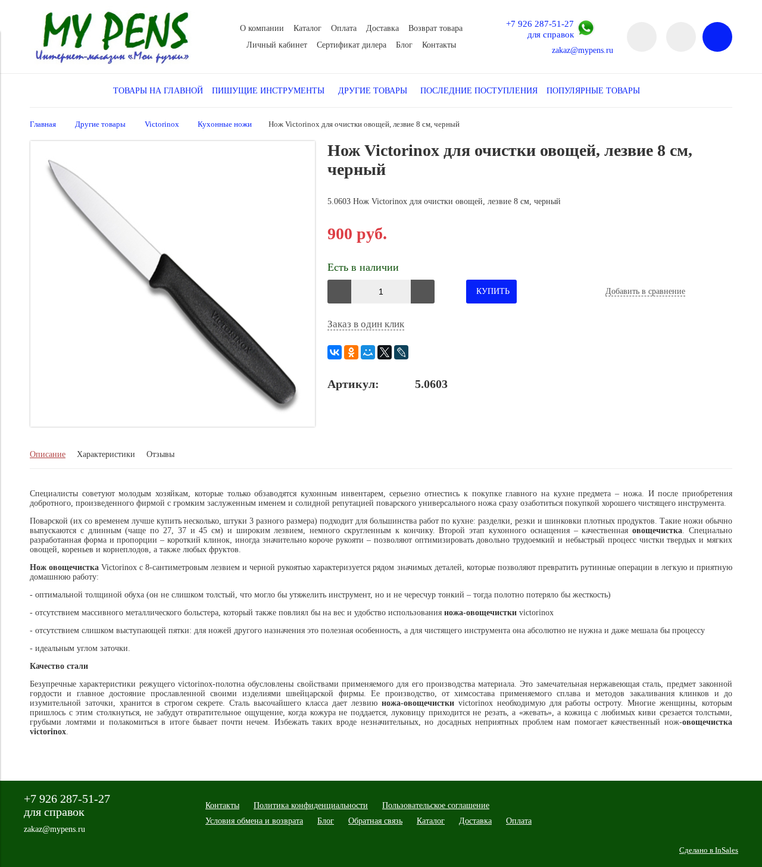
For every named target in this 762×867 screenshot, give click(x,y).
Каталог (307, 28)
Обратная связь (375, 820)
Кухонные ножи (225, 124)
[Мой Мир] (368, 352)
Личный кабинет (276, 44)
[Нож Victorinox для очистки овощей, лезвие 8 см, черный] (172, 424)
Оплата (344, 28)
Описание (47, 454)
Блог (404, 44)
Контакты (439, 44)
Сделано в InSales (708, 850)
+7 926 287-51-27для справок (540, 28)
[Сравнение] (681, 37)
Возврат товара (435, 28)
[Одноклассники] (351, 352)
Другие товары (100, 124)
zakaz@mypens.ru (582, 50)
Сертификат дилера (351, 44)
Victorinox (162, 124)
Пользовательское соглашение (435, 805)
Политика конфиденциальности (311, 805)
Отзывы (160, 454)
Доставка (382, 28)
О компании (262, 28)
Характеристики (106, 454)
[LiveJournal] (401, 352)
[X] (384, 352)
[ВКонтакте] (334, 352)
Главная (43, 124)
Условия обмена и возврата (254, 820)
